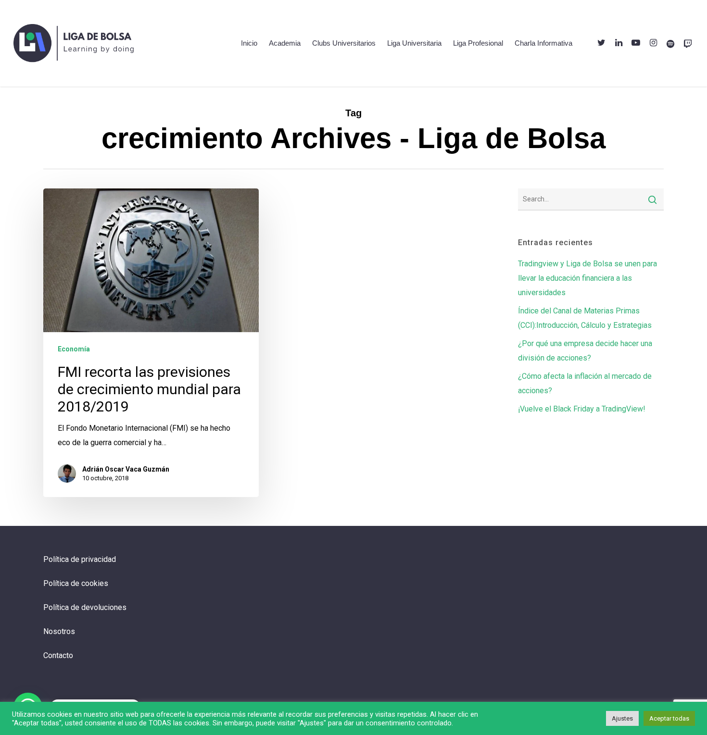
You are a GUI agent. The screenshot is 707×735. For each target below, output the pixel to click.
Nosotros (59, 631)
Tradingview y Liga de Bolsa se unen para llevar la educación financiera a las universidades (587, 278)
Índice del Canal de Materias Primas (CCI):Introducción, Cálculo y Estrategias (585, 318)
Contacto (58, 655)
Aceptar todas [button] (669, 718)
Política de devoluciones (84, 607)
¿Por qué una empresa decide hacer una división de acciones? (585, 350)
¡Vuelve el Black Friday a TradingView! (581, 408)
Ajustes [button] (622, 718)
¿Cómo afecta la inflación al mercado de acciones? (585, 383)
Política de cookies (75, 583)
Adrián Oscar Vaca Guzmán (125, 469)
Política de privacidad (79, 559)
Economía (74, 349)
